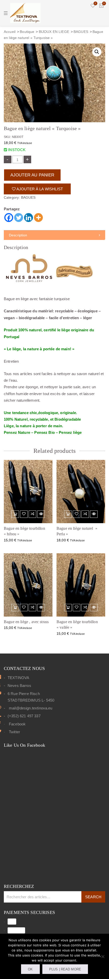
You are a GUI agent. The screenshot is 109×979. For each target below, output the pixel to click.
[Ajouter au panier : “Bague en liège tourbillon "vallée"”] (68, 607)
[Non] (102, 956)
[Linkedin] (28, 217)
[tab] (54, 235)
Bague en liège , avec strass (26, 622)
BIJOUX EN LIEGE (54, 32)
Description (18, 235)
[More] (38, 217)
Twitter (14, 732)
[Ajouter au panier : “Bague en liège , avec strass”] (15, 607)
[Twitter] (18, 217)
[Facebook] (8, 217)
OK (30, 969)
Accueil (9, 32)
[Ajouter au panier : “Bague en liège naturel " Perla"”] (68, 514)
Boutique (27, 32)
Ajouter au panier (32, 175)
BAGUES (81, 32)
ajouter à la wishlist (39, 189)
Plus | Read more (65, 969)
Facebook (17, 724)
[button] (96, 51)
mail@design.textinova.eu (30, 708)
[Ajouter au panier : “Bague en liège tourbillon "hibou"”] (15, 514)
